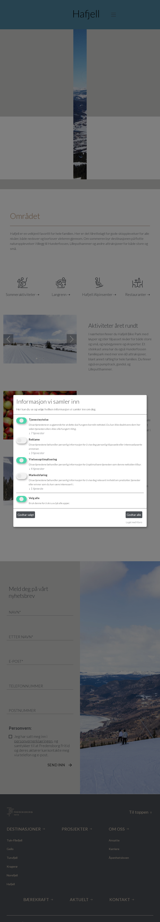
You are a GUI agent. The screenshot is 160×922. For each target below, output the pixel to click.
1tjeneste (36, 488)
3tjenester (37, 453)
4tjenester (37, 468)
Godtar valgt (26, 514)
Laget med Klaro (134, 522)
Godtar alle (134, 514)
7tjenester (37, 433)
